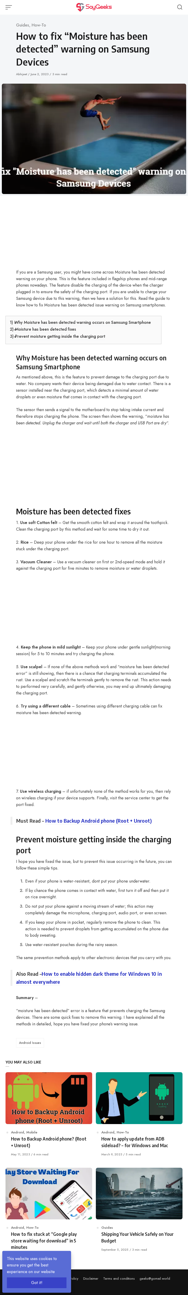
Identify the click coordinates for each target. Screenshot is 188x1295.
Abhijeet (22, 74)
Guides (22, 25)
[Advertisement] (83, 235)
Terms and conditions (119, 1278)
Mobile (31, 1132)
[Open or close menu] (9, 7)
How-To (39, 25)
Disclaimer (90, 1278)
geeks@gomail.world (155, 1278)
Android (17, 1132)
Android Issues (30, 1042)
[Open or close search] (179, 7)
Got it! (36, 1283)
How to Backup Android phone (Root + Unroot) (98, 820)
